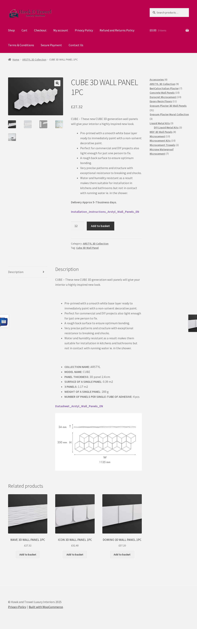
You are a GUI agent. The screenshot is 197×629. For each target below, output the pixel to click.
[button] (57, 83)
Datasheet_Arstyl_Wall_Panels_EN (79, 406)
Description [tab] (15, 272)
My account (60, 30)
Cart (24, 30)
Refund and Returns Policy (117, 30)
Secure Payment (51, 45)
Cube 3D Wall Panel (87, 248)
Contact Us (76, 45)
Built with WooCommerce (46, 607)
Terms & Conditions (21, 45)
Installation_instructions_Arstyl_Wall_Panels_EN (105, 212)
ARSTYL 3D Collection (34, 59)
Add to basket (100, 226)
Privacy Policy (84, 30)
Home (16, 59)
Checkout (40, 30)
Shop (11, 30)
